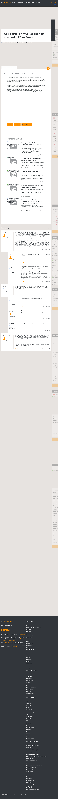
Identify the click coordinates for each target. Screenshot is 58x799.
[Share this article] (48, 68)
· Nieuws (27, 641)
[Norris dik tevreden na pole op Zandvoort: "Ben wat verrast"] (13, 171)
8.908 (7, 237)
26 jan (54, 120)
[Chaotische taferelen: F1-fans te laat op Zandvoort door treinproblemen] (13, 200)
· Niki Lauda (28, 691)
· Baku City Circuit (30, 758)
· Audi (27, 722)
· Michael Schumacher (31, 687)
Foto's (19, 4)
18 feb (54, 147)
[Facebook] (2, 630)
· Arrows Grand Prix (30, 712)
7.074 (7, 291)
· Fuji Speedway (29, 778)
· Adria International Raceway (32, 745)
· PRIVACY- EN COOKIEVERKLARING (33, 627)
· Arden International (30, 711)
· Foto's (27, 647)
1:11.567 (56, 49)
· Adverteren (28, 629)
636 (7, 340)
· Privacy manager (30, 634)
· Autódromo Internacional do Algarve (34, 752)
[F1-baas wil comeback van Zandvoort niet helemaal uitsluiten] (13, 186)
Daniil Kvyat (17, 86)
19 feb (54, 149)
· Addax (27, 701)
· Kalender (28, 661)
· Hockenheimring (30, 784)
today (6, 2)
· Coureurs (28, 653)
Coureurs (28, 2)
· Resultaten (28, 659)
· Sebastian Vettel (30, 693)
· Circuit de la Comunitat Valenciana (34, 765)
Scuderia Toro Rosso (26, 124)
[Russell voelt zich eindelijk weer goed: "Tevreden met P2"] (13, 159)
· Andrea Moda (29, 709)
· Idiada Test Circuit (30, 787)
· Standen (28, 657)
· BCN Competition (30, 727)
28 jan (54, 124)
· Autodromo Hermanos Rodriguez (33, 750)
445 (13, 272)
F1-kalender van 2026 (9, 642)
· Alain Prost (28, 674)
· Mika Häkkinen (29, 689)
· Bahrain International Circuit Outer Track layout (36, 756)
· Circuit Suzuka (29, 769)
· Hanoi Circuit (29, 782)
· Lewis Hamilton (29, 684)
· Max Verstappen (29, 643)
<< (9, 67)
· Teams (27, 655)
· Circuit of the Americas (31, 767)
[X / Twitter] (5, 630)
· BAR (27, 725)
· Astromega (28, 718)
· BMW (27, 731)
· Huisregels (28, 631)
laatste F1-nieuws (21, 634)
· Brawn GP (28, 733)
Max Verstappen (20, 2)
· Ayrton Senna (29, 676)
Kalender (14, 4)
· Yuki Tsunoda (29, 695)
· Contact (28, 625)
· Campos (28, 736)
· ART (27, 714)
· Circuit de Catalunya (31, 763)
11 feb (54, 136)
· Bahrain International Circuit (32, 754)
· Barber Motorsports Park (31, 760)
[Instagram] (8, 630)
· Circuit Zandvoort (30, 771)
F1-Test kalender (13, 646)
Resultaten (38, 2)
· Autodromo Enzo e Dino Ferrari (33, 749)
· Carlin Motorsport (30, 738)
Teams (32, 2)
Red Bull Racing (11, 640)
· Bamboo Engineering (31, 723)
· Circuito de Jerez (30, 773)
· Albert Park (28, 747)
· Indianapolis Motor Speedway (32, 789)
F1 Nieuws (10, 124)
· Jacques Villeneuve (30, 682)
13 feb (54, 140)
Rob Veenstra (33, 73)
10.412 (13, 304)
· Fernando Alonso (30, 678)
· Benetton (28, 729)
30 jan (54, 129)
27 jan (54, 122)
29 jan (54, 127)
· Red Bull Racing (29, 645)
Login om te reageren (46, 228)
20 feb (54, 151)
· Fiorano (28, 776)
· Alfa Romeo (28, 703)
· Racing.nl (28, 668)
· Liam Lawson (29, 685)
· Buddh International (30, 762)
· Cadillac (28, 735)
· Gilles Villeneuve (30, 780)
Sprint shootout (55, 45)
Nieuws (13, 2)
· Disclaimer (28, 633)
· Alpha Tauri (28, 705)
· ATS (27, 720)
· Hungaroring (29, 786)
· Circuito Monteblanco (31, 774)
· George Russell (29, 680)
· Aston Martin (29, 716)
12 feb (54, 138)
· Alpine (27, 707)
